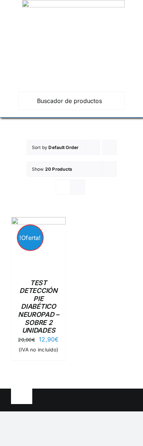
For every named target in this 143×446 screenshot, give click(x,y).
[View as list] (77, 187)
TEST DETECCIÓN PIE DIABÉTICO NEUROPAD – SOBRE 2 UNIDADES (38, 306)
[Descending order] (109, 147)
